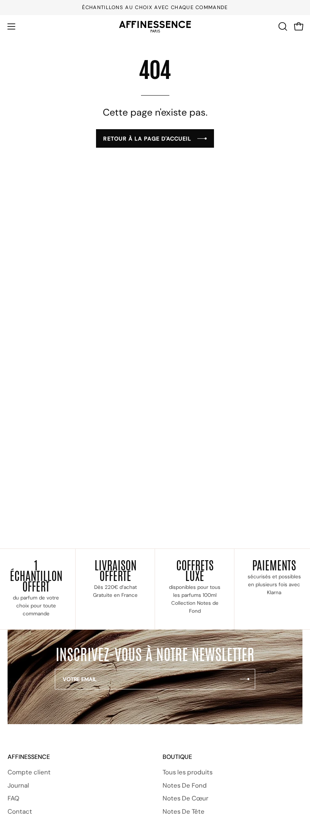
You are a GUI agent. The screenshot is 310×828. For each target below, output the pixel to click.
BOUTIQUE (177, 757)
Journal (18, 785)
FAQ (13, 798)
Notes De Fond (185, 785)
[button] (282, 26)
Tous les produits (187, 772)
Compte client (29, 772)
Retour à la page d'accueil (147, 138)
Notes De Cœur (185, 798)
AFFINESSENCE (29, 757)
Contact (20, 811)
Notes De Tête (184, 811)
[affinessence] (155, 26)
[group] (155, 7)
